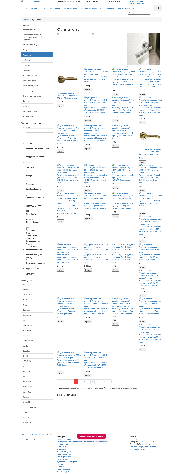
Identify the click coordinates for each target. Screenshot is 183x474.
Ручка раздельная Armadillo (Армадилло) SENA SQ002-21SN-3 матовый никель (95, 365)
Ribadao (26, 397)
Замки (59, 36)
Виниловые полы (29, 29)
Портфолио (55, 8)
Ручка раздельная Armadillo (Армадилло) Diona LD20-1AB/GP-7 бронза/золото (68, 95)
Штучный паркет (29, 90)
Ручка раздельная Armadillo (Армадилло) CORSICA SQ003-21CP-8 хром (150, 257)
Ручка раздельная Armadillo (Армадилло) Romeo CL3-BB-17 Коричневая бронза (68, 311)
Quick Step (27, 392)
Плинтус (26, 106)
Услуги (43, 8)
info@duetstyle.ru (137, 3)
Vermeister (27, 422)
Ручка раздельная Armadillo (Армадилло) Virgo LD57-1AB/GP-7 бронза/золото (123, 205)
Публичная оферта (137, 449)
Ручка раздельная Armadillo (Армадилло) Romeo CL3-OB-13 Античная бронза (95, 311)
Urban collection (33, 222)
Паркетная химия (30, 111)
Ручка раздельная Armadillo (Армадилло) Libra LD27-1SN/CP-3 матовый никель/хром (150, 179)
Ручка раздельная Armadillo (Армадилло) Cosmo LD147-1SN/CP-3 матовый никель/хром (123, 312)
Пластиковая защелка (35, 263)
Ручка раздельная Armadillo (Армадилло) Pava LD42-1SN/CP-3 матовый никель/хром (68, 139)
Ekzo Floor (27, 330)
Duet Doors (27, 320)
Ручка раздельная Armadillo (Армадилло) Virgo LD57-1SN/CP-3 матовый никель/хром (150, 230)
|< (59, 381)
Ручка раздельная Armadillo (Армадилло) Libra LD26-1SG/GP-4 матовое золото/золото (68, 179)
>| (109, 381)
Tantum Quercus (29, 407)
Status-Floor (27, 402)
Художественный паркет (32, 96)
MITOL (25, 366)
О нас (25, 8)
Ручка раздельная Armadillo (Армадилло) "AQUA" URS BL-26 (123, 135)
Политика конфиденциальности (143, 446)
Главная (25, 19)
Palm (25, 376)
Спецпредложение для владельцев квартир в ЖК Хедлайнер (33, 37)
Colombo (29, 227)
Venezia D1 (30, 238)
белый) (29, 257)
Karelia (25, 346)
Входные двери (29, 49)
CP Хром (29, 233)
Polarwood (27, 381)
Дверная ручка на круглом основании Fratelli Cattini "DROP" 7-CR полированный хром (96, 258)
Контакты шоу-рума (126, 8)
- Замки (26, 60)
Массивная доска (30, 75)
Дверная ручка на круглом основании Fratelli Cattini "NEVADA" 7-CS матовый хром (122, 258)
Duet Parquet (28, 325)
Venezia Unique (32, 246)
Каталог (34, 8)
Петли (94, 36)
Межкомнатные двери (31, 44)
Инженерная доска (30, 85)
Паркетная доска (29, 80)
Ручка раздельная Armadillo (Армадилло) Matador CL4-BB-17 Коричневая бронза (95, 138)
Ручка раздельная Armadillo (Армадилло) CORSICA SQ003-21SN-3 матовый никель (150, 284)
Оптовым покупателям (91, 8)
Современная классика (36, 183)
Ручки (129, 66)
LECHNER (27, 361)
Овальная (30, 273)
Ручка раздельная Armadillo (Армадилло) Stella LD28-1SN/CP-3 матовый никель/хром (95, 207)
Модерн (29, 175)
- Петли (26, 65)
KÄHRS (25, 356)
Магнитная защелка (34, 254)
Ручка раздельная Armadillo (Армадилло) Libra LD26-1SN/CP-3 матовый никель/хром (95, 179)
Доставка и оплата (70, 8)
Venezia (29, 244)
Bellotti (25, 299)
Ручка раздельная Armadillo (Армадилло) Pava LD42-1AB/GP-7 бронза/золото (123, 110)
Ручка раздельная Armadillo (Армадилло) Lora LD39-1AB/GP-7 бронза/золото (150, 311)
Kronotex (26, 351)
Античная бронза (33, 241)
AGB (27, 211)
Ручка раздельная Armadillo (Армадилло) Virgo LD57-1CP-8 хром (150, 203)
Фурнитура (27, 55)
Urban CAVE (31, 214)
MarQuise (26, 371)
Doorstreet (27, 315)
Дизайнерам (109, 8)
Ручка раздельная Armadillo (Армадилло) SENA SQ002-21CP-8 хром (68, 362)
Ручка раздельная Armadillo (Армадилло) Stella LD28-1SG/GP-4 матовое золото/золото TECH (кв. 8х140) (68, 209)
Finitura (26, 335)
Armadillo (30, 219)
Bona (25, 305)
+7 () (137, 1)
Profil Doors (27, 386)
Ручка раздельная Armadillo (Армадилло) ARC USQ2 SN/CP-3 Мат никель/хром (95, 110)
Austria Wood (28, 294)
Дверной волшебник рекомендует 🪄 (36, 434)
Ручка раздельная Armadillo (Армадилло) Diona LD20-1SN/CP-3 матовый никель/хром (123, 83)
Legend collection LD (35, 197)
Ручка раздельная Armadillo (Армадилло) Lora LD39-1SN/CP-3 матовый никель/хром (150, 338)
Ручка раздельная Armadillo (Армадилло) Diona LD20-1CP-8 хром (95, 79)
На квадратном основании (37, 148)
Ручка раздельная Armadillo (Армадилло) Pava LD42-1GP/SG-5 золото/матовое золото (150, 111)
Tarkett (25, 412)
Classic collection (33, 189)
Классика (30, 167)
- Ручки (26, 70)
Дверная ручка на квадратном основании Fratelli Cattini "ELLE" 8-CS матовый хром (67, 258)
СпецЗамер (27, 427)
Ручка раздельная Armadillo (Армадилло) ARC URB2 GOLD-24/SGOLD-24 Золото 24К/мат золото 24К (150, 83)
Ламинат (26, 101)
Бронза (29, 265)
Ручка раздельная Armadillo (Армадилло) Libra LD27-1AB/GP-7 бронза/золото (123, 177)
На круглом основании (36, 156)
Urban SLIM (30, 230)
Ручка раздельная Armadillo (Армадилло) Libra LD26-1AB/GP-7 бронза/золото (150, 151)
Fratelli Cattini (31, 235)
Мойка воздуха (29, 116)
